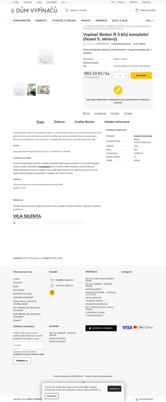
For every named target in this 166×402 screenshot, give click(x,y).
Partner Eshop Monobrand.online (99, 376)
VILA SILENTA (27, 216)
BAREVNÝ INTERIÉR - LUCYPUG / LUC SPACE (101, 294)
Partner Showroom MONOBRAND (68, 376)
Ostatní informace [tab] (117, 122)
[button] (101, 328)
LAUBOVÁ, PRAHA (94, 301)
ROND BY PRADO (57, 339)
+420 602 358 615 (64, 285)
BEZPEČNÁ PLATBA (22, 294)
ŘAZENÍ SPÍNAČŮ (57, 342)
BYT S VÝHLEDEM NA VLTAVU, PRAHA (100, 308)
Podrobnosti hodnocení (121, 43)
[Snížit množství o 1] (114, 75)
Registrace (146, 2)
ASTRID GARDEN (93, 289)
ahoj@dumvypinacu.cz (64, 280)
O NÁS (16, 2)
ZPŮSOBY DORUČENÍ (23, 297)
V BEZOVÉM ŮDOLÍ (94, 316)
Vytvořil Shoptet (146, 399)
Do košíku (141, 75)
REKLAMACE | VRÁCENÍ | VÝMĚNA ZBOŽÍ (24, 302)
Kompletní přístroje (143, 136)
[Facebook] (52, 292)
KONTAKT (28, 2)
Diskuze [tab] (59, 122)
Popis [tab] (40, 122)
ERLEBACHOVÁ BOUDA (97, 304)
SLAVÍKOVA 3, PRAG (95, 313)
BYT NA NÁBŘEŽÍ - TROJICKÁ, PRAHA (99, 285)
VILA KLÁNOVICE (93, 298)
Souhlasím (114, 388)
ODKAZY (17, 320)
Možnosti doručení (91, 62)
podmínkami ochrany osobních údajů (28, 354)
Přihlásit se (22, 360)
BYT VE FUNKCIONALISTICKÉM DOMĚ (100, 280)
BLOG (39, 2)
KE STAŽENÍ (51, 2)
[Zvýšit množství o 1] (126, 75)
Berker (142, 43)
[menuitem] (22, 20)
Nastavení (51, 396)
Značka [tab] (85, 122)
